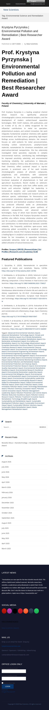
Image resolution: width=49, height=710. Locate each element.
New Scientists (11, 9)
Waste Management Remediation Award (19, 408)
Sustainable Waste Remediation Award (16, 407)
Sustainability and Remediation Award (16, 401)
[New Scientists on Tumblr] (31, 611)
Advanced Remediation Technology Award (18, 335)
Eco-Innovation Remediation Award (28, 339)
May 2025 (5, 538)
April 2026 (5, 482)
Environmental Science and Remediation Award (22, 375)
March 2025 (6, 548)
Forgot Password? (8, 692)
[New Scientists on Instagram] (9, 611)
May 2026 (5, 477)
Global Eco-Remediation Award (13, 382)
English (33, 1)
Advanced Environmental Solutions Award (24, 333)
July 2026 (5, 467)
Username (10, 668)
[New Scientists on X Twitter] (15, 611)
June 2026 (5, 472)
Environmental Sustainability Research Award (24, 380)
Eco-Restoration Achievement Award (24, 340)
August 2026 (6, 462)
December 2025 (8, 503)
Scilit (36, 252)
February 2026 (7, 492)
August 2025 (6, 523)
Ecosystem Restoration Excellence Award (17, 345)
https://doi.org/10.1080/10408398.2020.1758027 (28, 283)
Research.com (16, 252)
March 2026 (6, 487)
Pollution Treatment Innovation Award (29, 397)
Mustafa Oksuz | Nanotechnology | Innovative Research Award (23, 444)
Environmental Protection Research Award (18, 366)
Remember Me (9, 683)
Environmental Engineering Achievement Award (25, 351)
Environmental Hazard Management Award (18, 355)
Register (5, 690)
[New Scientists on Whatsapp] (36, 611)
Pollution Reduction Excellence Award (16, 395)
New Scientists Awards (10, 628)
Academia (27, 252)
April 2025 (5, 543)
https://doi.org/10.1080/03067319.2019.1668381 (28, 329)
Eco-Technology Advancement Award (32, 343)
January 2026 (7, 497)
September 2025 (8, 518)
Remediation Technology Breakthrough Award (19, 399)
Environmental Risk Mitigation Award (16, 374)
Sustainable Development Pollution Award (21, 402)
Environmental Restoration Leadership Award (24, 372)
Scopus (12, 249)
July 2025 (5, 528)
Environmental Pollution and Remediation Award (20, 362)
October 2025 (7, 513)
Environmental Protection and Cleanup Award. (19, 364)
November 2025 (8, 508)
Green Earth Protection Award (26, 384)
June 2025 (5, 533)
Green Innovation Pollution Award (22, 385)
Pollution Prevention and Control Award (31, 393)
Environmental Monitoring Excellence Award (30, 360)
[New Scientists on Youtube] (4, 611)
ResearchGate (31, 249)
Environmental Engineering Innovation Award (19, 353)
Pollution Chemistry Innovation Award (21, 388)
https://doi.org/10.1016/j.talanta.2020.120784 (19, 271)
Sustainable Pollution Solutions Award (27, 405)
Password (9, 676)
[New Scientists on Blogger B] (25, 611)
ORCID (20, 249)
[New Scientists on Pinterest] (20, 611)
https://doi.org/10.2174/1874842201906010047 (19, 316)
